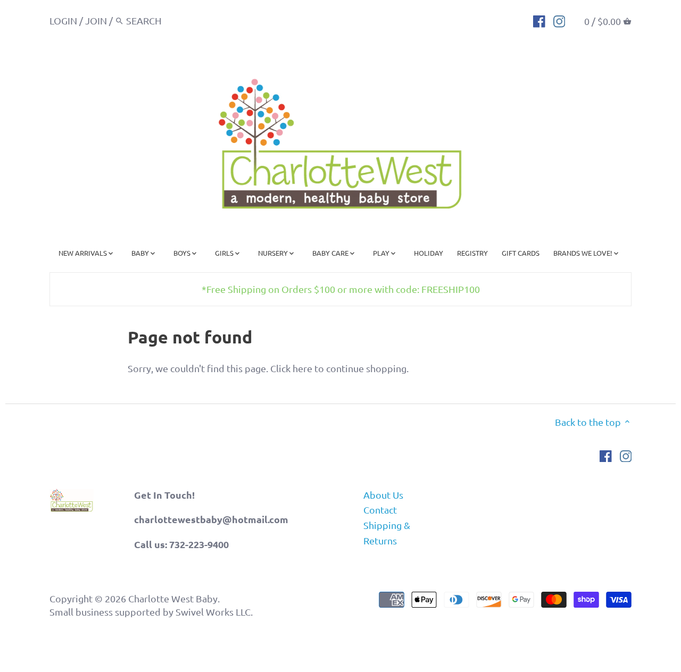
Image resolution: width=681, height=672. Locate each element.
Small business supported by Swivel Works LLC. (151, 611)
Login (63, 20)
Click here (291, 368)
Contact (380, 509)
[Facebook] (539, 20)
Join (96, 20)
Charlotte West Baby (173, 598)
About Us (383, 494)
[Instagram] (559, 20)
